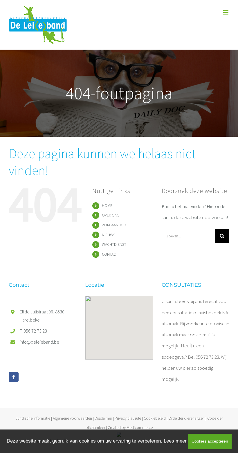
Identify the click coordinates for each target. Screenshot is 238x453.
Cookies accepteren (210, 441)
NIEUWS (108, 234)
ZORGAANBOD (114, 225)
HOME (107, 205)
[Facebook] (14, 377)
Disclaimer (103, 418)
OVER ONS (110, 215)
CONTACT (110, 254)
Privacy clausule (128, 418)
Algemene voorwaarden (72, 418)
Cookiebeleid (155, 418)
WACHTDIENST (114, 244)
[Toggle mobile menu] (226, 12)
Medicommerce (140, 427)
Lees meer (175, 441)
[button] (119, 324)
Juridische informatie (33, 418)
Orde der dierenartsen (186, 418)
